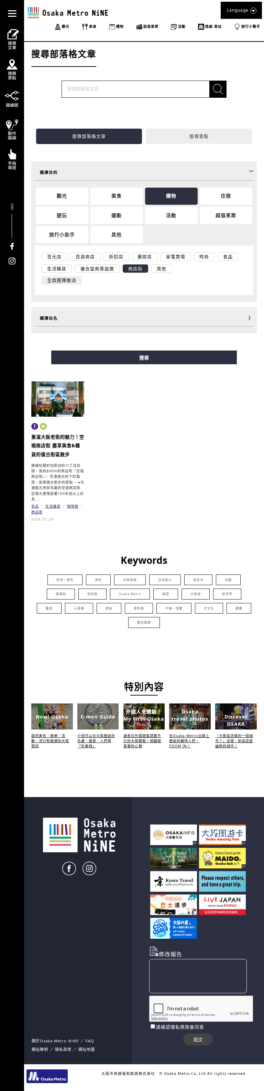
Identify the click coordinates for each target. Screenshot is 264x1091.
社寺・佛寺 (65, 580)
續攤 (238, 608)
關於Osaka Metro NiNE (55, 1040)
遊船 (109, 608)
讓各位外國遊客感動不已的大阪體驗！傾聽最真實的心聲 (142, 741)
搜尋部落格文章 (89, 136)
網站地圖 (86, 1049)
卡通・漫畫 (174, 608)
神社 (98, 580)
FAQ (90, 1040)
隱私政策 (64, 1049)
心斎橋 (79, 608)
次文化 (209, 608)
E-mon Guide (98, 716)
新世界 (227, 594)
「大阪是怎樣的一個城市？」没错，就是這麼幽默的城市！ (234, 741)
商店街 (37, 512)
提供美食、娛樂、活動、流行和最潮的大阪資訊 (50, 741)
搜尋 (144, 357)
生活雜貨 (52, 506)
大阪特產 (130, 580)
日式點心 (165, 580)
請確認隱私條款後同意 (180, 1027)
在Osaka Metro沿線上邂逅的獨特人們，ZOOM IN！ (189, 741)
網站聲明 (40, 1049)
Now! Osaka (52, 716)
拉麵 (228, 580)
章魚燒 (139, 608)
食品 (35, 506)
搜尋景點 (199, 136)
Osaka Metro (130, 594)
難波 (49, 608)
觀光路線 (144, 622)
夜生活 (198, 580)
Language (238, 10)
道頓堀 (61, 594)
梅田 (165, 594)
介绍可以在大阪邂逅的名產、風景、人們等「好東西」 (96, 741)
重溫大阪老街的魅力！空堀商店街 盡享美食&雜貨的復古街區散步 (57, 446)
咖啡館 (72, 506)
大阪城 (195, 594)
